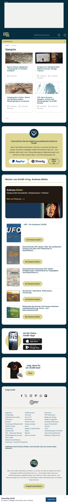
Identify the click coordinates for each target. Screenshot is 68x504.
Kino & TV (28, 417)
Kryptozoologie (30, 424)
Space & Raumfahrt (51, 424)
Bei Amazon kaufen (32, 317)
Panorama (48, 413)
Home (7, 45)
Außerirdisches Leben (12, 417)
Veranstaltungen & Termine (53, 431)
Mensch (27, 433)
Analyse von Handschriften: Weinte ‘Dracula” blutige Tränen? (48, 69)
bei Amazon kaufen (33, 240)
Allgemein (8, 413)
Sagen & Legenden (51, 419)
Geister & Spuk (10, 426)
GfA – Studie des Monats (13, 433)
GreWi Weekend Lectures (13, 435)
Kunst (27, 426)
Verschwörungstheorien (52, 433)
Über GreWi (9, 437)
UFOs (46, 428)
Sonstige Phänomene (52, 422)
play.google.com (32, 347)
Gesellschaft (9, 431)
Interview (28, 415)
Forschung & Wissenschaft (14, 424)
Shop (30, 373)
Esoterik (8, 422)
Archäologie (9, 415)
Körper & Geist (30, 422)
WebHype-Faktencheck (52, 435)
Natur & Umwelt (30, 435)
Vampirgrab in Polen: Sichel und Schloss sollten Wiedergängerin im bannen (18, 99)
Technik (47, 426)
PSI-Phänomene (50, 415)
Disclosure (8, 419)
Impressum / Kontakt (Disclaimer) (16, 442)
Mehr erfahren (53, 161)
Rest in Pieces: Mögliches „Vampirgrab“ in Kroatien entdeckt (17, 69)
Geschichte (9, 428)
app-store (32, 340)
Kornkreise (28, 419)
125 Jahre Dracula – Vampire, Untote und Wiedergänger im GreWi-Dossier (47, 100)
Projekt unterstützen (34, 486)
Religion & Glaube (50, 417)
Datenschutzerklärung (12, 440)
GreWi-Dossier (30, 413)
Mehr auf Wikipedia (14, 199)
